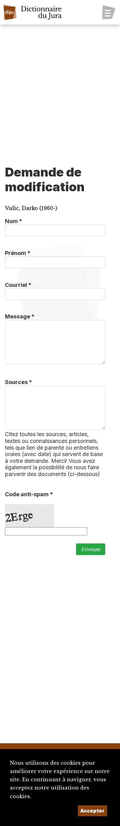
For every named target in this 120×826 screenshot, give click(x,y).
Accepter (92, 811)
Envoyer (90, 549)
